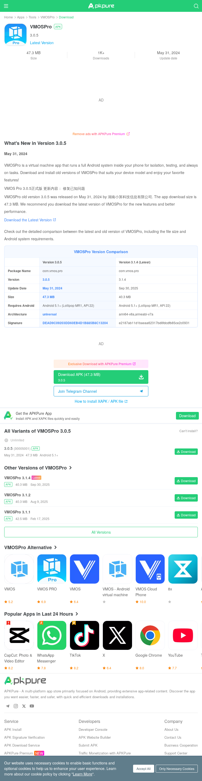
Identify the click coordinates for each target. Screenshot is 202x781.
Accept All (144, 768)
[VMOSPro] (15, 34)
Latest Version (42, 42)
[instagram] (15, 706)
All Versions (101, 532)
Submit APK (88, 745)
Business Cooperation (181, 745)
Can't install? (188, 430)
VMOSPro (48, 17)
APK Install (13, 729)
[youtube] (32, 706)
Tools (32, 17)
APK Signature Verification (24, 737)
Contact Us (172, 737)
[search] (196, 6)
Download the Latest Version (28, 219)
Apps (20, 17)
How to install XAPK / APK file (99, 401)
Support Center (175, 753)
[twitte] (24, 706)
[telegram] (7, 706)
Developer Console (93, 729)
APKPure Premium (18, 753)
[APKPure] (101, 6)
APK (58, 26)
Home (8, 17)
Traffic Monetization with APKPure (105, 753)
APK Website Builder (95, 737)
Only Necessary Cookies (176, 768)
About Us (171, 729)
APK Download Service (22, 745)
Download (187, 415)
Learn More (82, 774)
